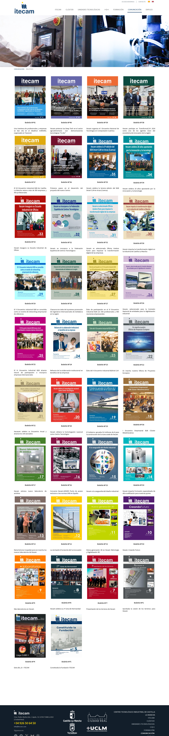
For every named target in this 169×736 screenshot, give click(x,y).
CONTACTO (141, 2)
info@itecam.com (20, 727)
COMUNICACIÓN (19, 69)
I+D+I (152, 727)
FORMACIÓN (149, 730)
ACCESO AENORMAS (128, 2)
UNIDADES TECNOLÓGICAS (143, 724)
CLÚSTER (151, 721)
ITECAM (151, 718)
